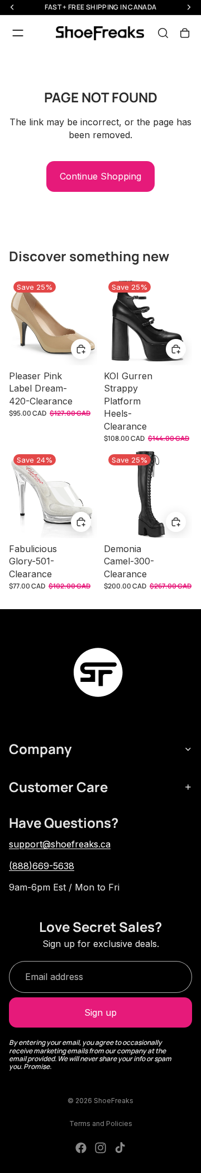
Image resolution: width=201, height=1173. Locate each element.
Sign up (100, 1012)
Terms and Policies (100, 1123)
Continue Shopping (100, 176)
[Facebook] (81, 1148)
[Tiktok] (120, 1148)
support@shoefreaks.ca (60, 844)
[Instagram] (100, 1148)
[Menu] (18, 33)
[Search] (163, 33)
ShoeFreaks (113, 1100)
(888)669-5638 (41, 865)
